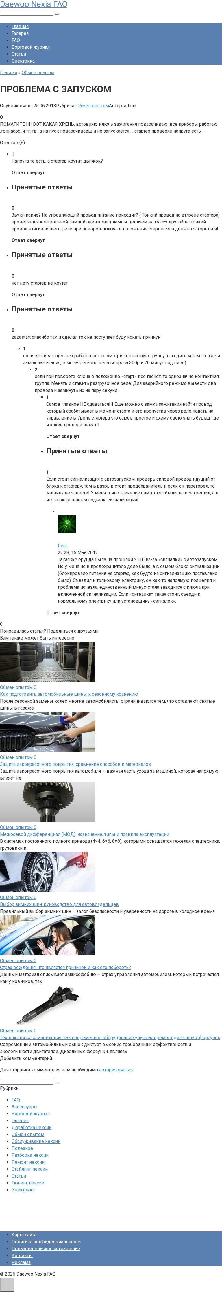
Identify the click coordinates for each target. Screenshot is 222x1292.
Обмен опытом (92, 105)
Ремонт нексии (28, 1162)
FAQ (16, 40)
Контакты (22, 1255)
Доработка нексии (31, 1127)
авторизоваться (116, 1070)
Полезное (22, 1148)
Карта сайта (24, 1235)
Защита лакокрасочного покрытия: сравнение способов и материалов (75, 764)
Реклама (21, 1262)
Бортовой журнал (31, 47)
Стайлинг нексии (30, 1169)
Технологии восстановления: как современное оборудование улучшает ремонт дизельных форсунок (110, 1037)
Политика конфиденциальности (46, 1241)
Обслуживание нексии (36, 1141)
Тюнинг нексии (28, 1183)
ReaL (63, 545)
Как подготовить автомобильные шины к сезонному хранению (69, 694)
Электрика (23, 61)
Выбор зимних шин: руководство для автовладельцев (59, 904)
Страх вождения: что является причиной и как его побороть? (65, 967)
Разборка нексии (30, 1155)
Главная (20, 26)
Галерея (20, 33)
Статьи (19, 54)
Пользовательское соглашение (46, 1248)
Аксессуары (25, 1106)
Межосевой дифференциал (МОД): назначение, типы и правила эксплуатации (84, 834)
